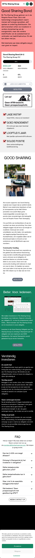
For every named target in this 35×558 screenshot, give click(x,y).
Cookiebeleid (16, 555)
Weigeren (17, 551)
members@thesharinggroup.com (15, 445)
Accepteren (17, 546)
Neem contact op (17, 499)
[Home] (10, 4)
